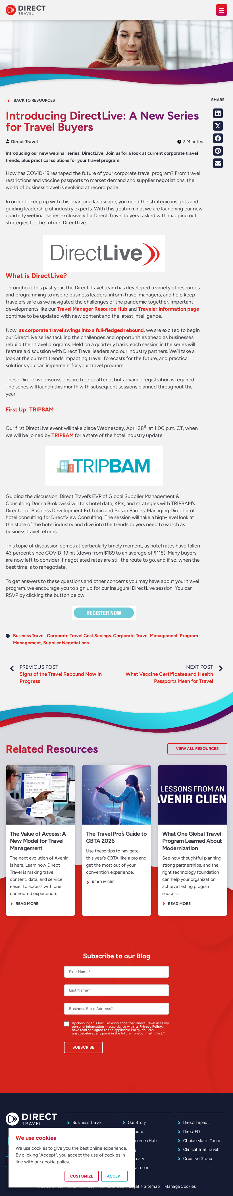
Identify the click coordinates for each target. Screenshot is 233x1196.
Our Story (137, 1122)
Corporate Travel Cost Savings (79, 635)
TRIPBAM (62, 435)
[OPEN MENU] (221, 10)
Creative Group (197, 1158)
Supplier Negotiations (66, 642)
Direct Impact (196, 1122)
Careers (135, 1131)
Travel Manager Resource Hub (92, 309)
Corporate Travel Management (145, 635)
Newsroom (138, 1167)
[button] (218, 113)
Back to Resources (34, 100)
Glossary (136, 1158)
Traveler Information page (168, 309)
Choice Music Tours (201, 1140)
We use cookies (36, 1138)
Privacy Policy (151, 1026)
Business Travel (29, 635)
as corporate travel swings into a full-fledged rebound (81, 330)
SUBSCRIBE (83, 1047)
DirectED (191, 1131)
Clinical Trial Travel (200, 1149)
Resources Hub (142, 1140)
